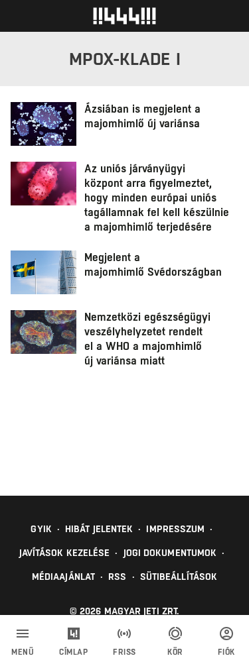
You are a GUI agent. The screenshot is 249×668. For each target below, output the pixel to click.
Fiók (226, 652)
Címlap (73, 652)
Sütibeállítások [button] (179, 576)
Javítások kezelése (64, 552)
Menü (22, 652)
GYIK (41, 529)
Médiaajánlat (63, 576)
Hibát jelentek (99, 529)
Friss (124, 652)
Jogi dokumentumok (170, 552)
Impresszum (175, 529)
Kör (175, 652)
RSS (117, 576)
